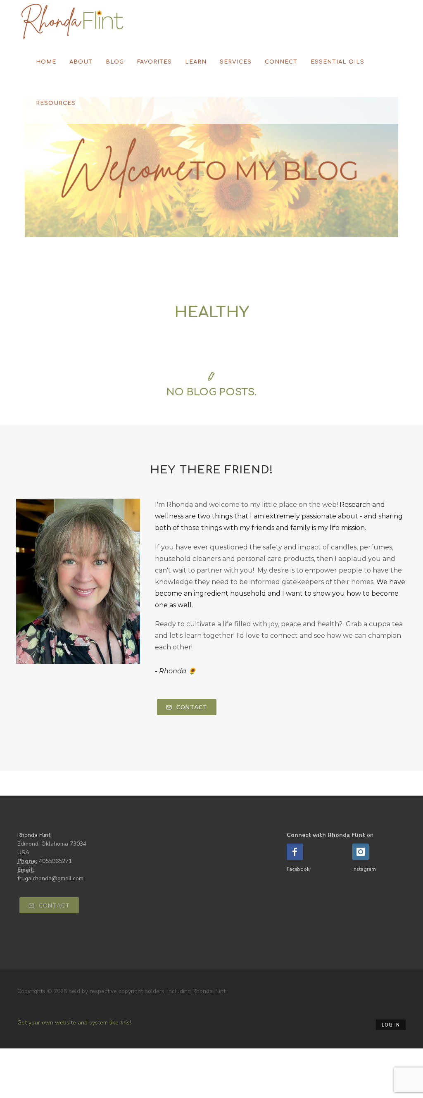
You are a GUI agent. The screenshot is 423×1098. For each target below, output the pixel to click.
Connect (281, 62)
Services (236, 62)
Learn (196, 62)
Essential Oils (337, 62)
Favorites (154, 62)
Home (46, 62)
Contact (190, 707)
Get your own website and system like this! (74, 1023)
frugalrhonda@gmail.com (50, 878)
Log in (391, 1025)
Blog (115, 62)
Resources (56, 103)
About (81, 62)
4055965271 (55, 861)
